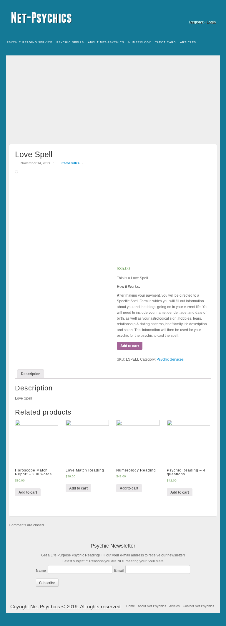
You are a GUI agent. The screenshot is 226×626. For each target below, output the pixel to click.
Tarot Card (165, 42)
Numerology (139, 42)
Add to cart (129, 345)
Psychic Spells (70, 42)
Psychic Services (170, 359)
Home (130, 606)
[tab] (30, 374)
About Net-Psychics (106, 42)
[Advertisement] (113, 96)
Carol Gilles (70, 163)
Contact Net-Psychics (198, 606)
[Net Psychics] (113, 17)
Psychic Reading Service (29, 42)
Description (30, 374)
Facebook (211, 13)
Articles (188, 42)
